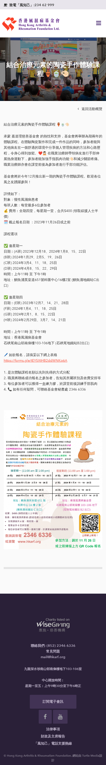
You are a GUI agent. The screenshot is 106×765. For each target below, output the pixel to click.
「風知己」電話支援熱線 (53, 743)
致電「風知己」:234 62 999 (29, 5)
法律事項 (53, 729)
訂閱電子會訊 (53, 702)
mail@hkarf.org (53, 657)
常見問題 (53, 651)
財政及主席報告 (53, 736)
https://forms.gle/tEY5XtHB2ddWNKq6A (35, 360)
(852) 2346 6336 (61, 646)
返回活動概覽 (90, 109)
